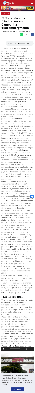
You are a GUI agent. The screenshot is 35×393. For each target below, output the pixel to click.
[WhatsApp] (21, 34)
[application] (17, 349)
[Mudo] (26, 349)
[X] (26, 34)
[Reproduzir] (4, 349)
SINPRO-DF (6, 13)
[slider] (30, 348)
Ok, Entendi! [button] (17, 389)
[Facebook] (32, 34)
